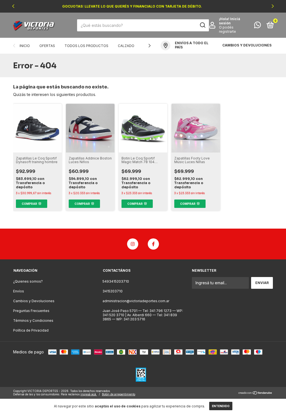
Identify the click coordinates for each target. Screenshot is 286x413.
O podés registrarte (227, 29)
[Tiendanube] (255, 393)
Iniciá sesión (229, 21)
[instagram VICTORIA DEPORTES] (132, 244)
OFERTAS (47, 46)
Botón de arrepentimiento (118, 394)
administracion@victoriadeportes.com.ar (136, 301)
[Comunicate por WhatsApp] (257, 26)
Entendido (221, 406)
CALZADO (126, 46)
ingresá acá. (88, 394)
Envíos (18, 291)
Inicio (25, 46)
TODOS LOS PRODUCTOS (86, 46)
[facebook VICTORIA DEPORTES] (153, 244)
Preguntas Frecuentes (31, 311)
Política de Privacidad (31, 330)
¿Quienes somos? (28, 281)
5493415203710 (116, 281)
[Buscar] (202, 25)
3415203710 (113, 291)
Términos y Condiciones (33, 320)
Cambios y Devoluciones (33, 301)
